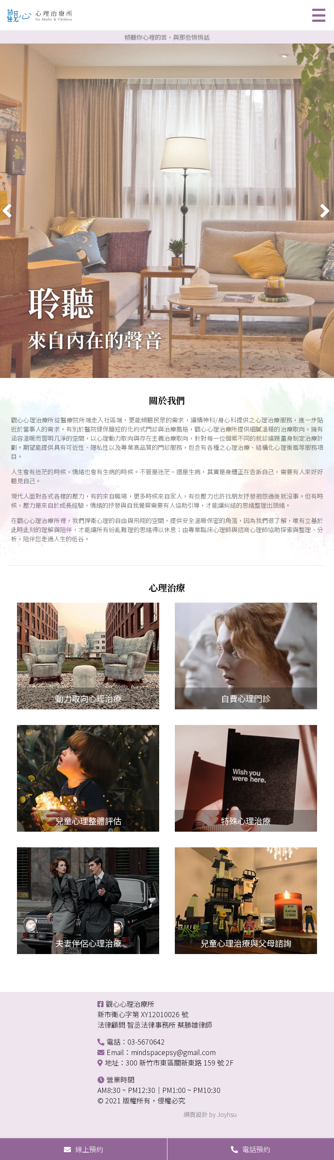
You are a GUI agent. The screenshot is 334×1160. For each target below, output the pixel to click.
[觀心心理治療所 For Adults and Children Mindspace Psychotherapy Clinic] (42, 17)
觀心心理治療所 (130, 1003)
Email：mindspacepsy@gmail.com (161, 1052)
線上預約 (89, 1149)
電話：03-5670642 (136, 1041)
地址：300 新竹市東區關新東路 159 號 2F (169, 1062)
